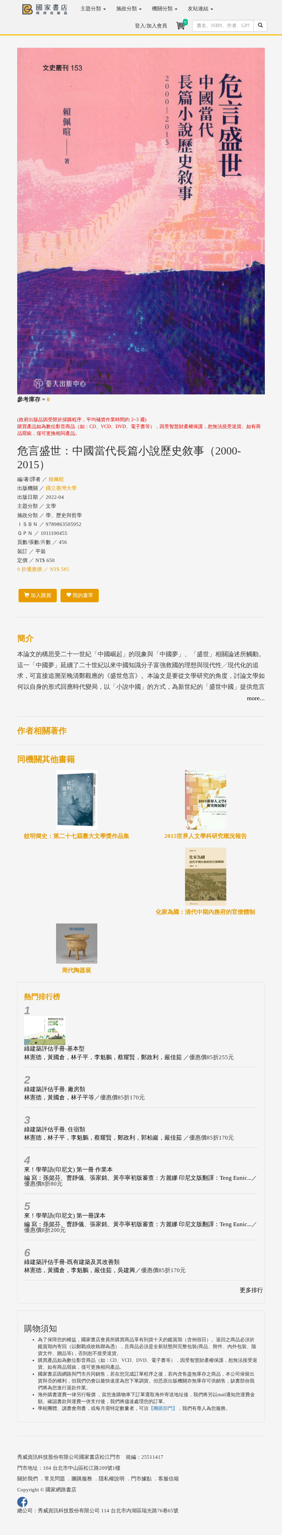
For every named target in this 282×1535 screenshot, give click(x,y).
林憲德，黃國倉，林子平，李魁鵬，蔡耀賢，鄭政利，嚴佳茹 (103, 1057)
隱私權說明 (111, 1478)
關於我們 (27, 1478)
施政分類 (127, 8)
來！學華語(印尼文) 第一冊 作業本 (68, 1169)
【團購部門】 (163, 1408)
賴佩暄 (56, 479)
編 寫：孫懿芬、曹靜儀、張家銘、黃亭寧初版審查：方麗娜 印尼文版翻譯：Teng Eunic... (137, 1178)
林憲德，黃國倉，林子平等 (59, 1097)
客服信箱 (168, 1478)
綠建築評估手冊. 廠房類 (54, 1089)
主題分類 (91, 8)
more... (256, 698)
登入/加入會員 (151, 26)
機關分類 (163, 8)
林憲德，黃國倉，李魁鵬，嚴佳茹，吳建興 (79, 1270)
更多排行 (251, 1290)
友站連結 (199, 8)
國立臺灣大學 (61, 488)
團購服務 (82, 1478)
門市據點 (141, 1478)
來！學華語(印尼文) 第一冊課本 (65, 1215)
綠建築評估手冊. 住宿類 (54, 1129)
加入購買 (40, 595)
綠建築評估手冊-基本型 (54, 1048)
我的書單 (82, 595)
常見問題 (54, 1478)
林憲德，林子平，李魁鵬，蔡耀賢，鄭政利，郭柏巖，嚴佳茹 (103, 1137)
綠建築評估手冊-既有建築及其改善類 (72, 1262)
